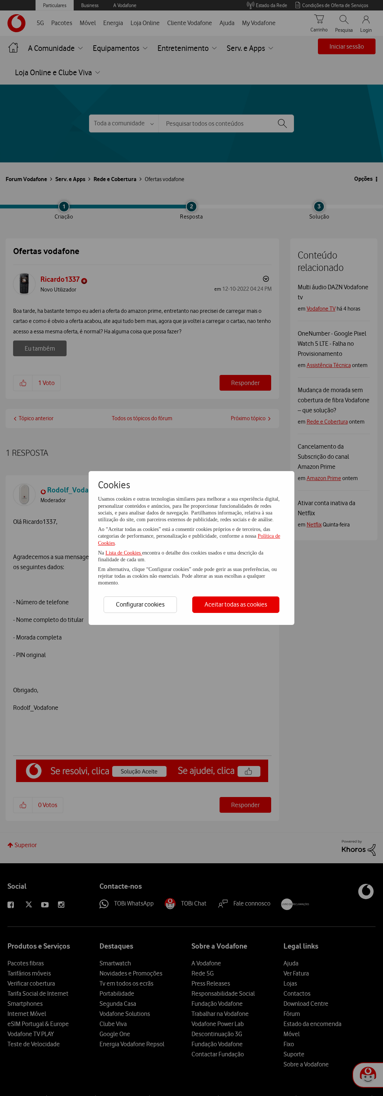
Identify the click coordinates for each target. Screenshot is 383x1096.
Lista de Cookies (123, 553)
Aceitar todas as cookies (236, 604)
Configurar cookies (140, 604)
